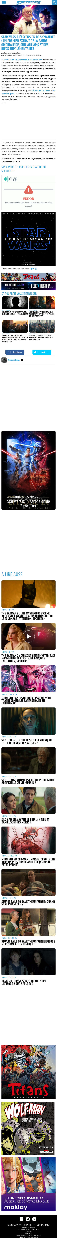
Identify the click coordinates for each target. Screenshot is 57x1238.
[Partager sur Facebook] (14, 352)
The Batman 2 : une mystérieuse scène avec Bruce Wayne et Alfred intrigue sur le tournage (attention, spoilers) (27, 616)
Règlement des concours (28, 1237)
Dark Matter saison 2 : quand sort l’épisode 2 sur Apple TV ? (23, 982)
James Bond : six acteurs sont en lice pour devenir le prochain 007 (15, 313)
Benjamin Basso (11, 56)
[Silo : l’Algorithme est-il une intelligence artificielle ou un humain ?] (28, 760)
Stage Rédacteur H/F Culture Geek (28, 1235)
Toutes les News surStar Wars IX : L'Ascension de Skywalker (28, 501)
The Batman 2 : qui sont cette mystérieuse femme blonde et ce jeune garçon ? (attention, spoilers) (28, 658)
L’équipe (28, 1231)
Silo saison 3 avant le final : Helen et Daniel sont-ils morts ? (25, 821)
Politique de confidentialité (28, 1230)
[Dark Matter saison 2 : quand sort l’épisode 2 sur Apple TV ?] (28, 961)
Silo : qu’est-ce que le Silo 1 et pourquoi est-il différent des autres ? (26, 742)
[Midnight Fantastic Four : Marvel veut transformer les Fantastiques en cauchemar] (28, 678)
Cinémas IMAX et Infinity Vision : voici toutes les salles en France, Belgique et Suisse (42, 314)
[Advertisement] (28, 121)
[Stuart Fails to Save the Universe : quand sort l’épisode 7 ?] (28, 882)
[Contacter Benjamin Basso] (22, 360)
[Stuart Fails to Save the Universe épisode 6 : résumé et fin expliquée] (28, 922)
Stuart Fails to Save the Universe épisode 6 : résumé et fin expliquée (28, 943)
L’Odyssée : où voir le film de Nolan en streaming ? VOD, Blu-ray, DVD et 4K (41, 337)
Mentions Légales (28, 1228)
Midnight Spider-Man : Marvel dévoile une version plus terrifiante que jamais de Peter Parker (28, 862)
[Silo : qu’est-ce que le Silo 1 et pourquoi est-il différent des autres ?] (28, 721)
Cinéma (4, 53)
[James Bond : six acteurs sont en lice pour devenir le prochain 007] (15, 302)
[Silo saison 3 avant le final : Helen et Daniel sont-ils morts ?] (28, 800)
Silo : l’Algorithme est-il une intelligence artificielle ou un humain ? (28, 781)
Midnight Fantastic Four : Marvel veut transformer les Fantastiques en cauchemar (26, 701)
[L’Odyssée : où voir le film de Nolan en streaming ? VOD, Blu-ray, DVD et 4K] (42, 326)
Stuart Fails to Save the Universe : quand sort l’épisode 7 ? (28, 903)
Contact (28, 1233)
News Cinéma (14, 53)
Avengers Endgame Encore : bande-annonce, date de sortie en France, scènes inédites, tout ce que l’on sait (15, 338)
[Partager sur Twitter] (42, 352)
